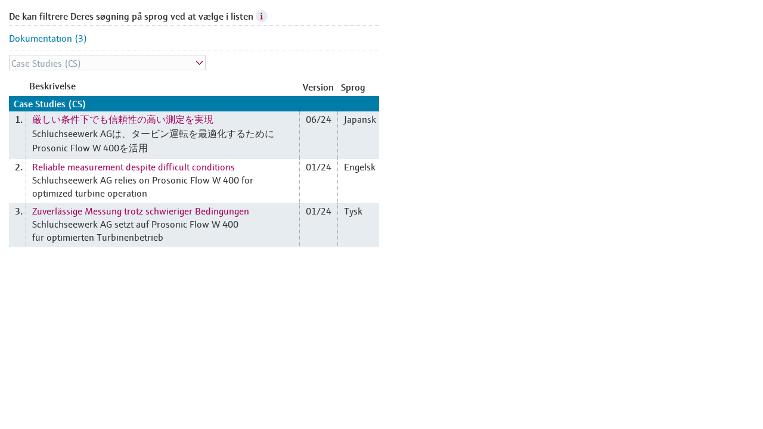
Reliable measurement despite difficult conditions (133, 166)
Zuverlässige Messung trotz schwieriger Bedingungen (140, 210)
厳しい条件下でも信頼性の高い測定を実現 (122, 118)
